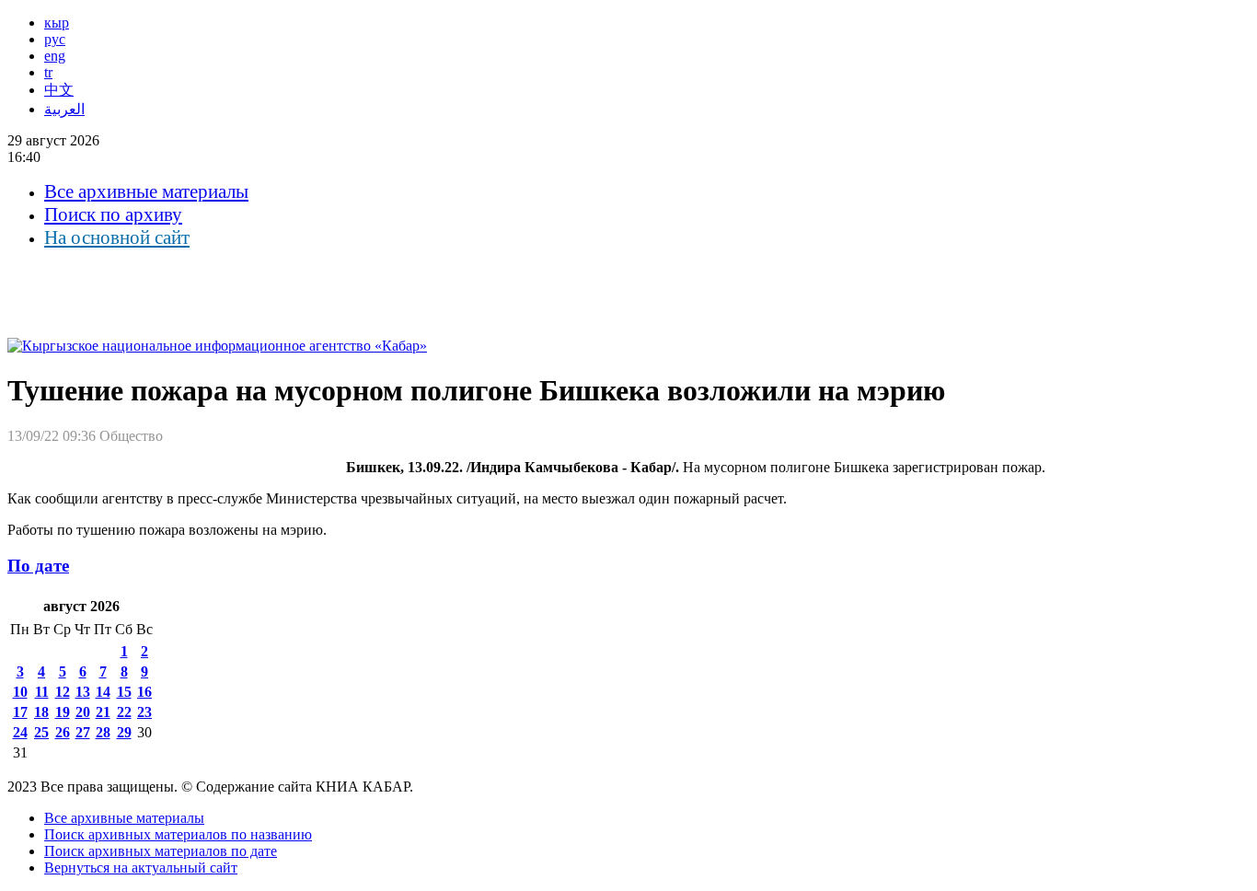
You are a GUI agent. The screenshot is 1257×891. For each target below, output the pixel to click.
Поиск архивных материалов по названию (178, 834)
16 (144, 692)
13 (82, 692)
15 (124, 692)
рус (54, 39)
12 (62, 692)
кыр (56, 22)
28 (103, 732)
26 (62, 732)
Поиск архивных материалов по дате (160, 851)
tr (48, 72)
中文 (59, 90)
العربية (64, 109)
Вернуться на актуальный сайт (140, 867)
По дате (38, 565)
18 (41, 712)
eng (54, 56)
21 (103, 712)
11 (42, 692)
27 (82, 732)
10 (20, 692)
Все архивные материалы (146, 191)
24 (20, 732)
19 (62, 712)
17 (20, 712)
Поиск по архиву (113, 214)
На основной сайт (117, 237)
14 (103, 692)
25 (41, 732)
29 (124, 732)
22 (124, 712)
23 (144, 712)
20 (82, 712)
